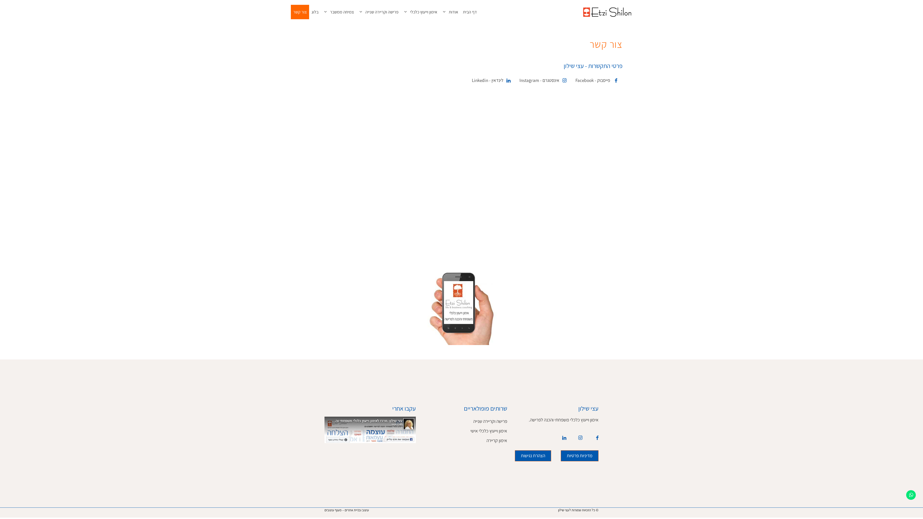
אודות (453, 12)
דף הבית (470, 12)
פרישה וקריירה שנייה (382, 12)
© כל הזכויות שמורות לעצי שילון (578, 510)
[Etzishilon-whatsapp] (911, 495)
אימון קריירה (496, 440)
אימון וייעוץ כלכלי (423, 12)
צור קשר (300, 12)
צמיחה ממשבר (342, 12)
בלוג (315, 12)
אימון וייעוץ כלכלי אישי (488, 431)
